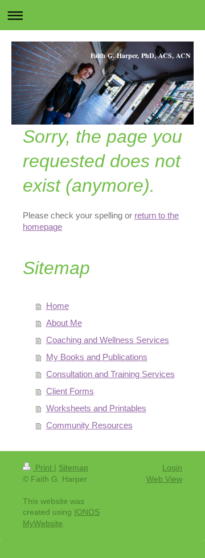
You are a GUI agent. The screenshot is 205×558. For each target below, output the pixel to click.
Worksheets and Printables (96, 408)
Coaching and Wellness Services (107, 340)
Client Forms (70, 391)
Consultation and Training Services (110, 374)
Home (57, 306)
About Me (64, 323)
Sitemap (73, 467)
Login (172, 467)
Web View (164, 478)
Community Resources (89, 425)
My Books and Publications (96, 357)
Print (43, 467)
